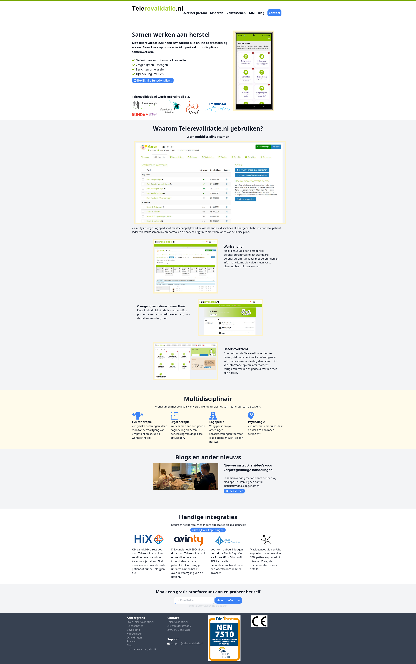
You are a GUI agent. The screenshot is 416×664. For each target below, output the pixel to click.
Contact (274, 13)
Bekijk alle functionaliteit (154, 80)
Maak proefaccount (228, 600)
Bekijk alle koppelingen (209, 530)
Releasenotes (135, 626)
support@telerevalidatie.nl (187, 643)
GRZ (252, 13)
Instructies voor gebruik (141, 649)
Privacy (131, 641)
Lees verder (235, 491)
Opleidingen (134, 637)
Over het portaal (194, 13)
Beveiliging (133, 630)
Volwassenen (236, 13)
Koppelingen (134, 633)
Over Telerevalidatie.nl (140, 622)
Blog (261, 13)
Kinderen (216, 13)
